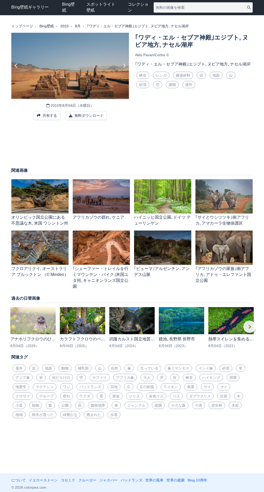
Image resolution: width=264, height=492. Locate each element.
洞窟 (233, 377)
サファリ (99, 377)
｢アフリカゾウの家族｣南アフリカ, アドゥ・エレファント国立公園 (223, 274)
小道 (19, 405)
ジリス (134, 396)
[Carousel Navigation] (132, 330)
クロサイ (22, 396)
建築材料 (183, 75)
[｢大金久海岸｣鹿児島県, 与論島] (124, 66)
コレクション (138, 7)
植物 (35, 405)
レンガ (161, 75)
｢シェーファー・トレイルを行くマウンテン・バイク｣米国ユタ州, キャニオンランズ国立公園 (100, 277)
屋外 (188, 85)
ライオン (170, 387)
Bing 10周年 (197, 480)
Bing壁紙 (68, 7)
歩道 (114, 415)
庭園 (158, 405)
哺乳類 (83, 368)
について (18, 480)
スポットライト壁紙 (100, 7)
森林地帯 (98, 405)
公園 (65, 405)
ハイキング (211, 377)
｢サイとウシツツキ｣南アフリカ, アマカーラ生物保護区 (222, 220)
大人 (147, 377)
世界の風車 (154, 480)
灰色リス (156, 396)
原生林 (216, 405)
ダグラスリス (200, 396)
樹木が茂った (43, 415)
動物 (65, 368)
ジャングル (136, 405)
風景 (190, 387)
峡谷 (142, 75)
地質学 (20, 387)
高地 (114, 387)
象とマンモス (178, 368)
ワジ (66, 387)
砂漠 (142, 85)
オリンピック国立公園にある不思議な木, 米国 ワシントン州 (39, 220)
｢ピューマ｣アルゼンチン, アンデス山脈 (162, 271)
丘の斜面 (147, 387)
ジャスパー (109, 480)
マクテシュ (45, 387)
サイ (207, 387)
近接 (223, 396)
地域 (19, 415)
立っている (149, 368)
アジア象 (22, 377)
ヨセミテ (68, 480)
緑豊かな (70, 415)
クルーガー (87, 480)
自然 (114, 368)
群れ (66, 396)
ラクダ (84, 396)
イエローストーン (43, 480)
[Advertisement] (132, 146)
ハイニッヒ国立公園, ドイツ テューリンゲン (162, 220)
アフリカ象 (125, 377)
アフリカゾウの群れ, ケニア (98, 217)
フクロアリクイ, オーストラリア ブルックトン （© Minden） (39, 271)
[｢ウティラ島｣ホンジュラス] (16, 66)
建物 (172, 85)
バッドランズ (90, 387)
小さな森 (178, 405)
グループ (46, 396)
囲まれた (94, 415)
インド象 (206, 368)
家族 (116, 396)
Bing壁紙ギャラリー (30, 7)
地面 (216, 75)
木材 (235, 405)
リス (176, 396)
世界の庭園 (176, 480)
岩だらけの (61, 377)
